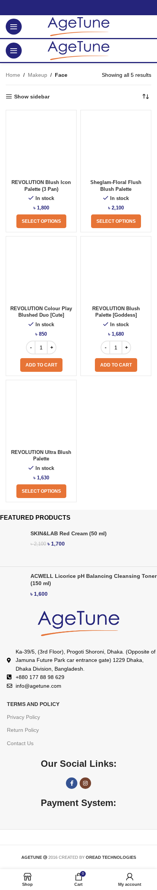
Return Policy (23, 730)
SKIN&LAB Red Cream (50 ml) (68, 533)
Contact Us (20, 743)
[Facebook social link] (71, 783)
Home (13, 75)
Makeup (37, 75)
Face (61, 75)
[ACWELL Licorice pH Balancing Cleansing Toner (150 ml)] (12, 588)
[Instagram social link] (85, 783)
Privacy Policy (23, 717)
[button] (41, 365)
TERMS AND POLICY (33, 704)
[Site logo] (79, 26)
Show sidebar (32, 97)
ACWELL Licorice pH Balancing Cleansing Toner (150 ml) (93, 580)
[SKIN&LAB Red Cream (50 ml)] (12, 545)
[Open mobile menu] (14, 26)
